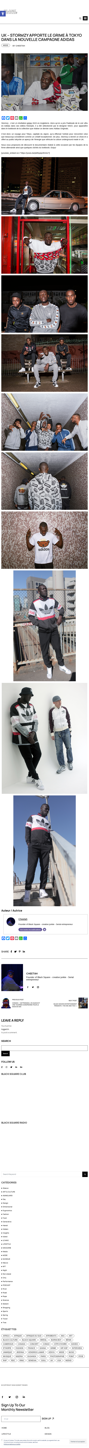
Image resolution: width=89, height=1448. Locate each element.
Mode (61, 1352)
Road (5, 1293)
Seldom (6, 1304)
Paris (43, 1356)
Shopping (6, 1307)
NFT (4, 1266)
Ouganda (31, 1356)
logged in (5, 1029)
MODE (5, 45)
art (71, 1336)
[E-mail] (44, 929)
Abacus (5, 1188)
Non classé (7, 1274)
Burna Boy (56, 1340)
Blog (47, 1428)
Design (5, 1203)
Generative (7, 1222)
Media (5, 1251)
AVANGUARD (7, 1195)
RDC (13, 1360)
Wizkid (68, 1360)
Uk (51, 1360)
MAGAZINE (7, 1248)
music (71, 1352)
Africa (6, 1336)
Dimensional (7, 1207)
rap (5, 1360)
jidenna (20, 1352)
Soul (43, 1360)
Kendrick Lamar (36, 1352)
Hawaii (5, 1225)
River (5, 1289)
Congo (46, 1344)
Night (5, 1270)
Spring (5, 1315)
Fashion (6, 1214)
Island (5, 1236)
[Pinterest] (20, 951)
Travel (5, 1319)
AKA (62, 1336)
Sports (5, 1311)
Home (4, 1428)
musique (7, 1356)
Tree (4, 1322)
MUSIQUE (6, 1259)
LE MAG (6, 1240)
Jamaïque (7, 1352)
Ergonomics (7, 1210)
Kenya (52, 1352)
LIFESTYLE (7, 1244)
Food (5, 1218)
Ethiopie (7, 1348)
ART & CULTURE (9, 1192)
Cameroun (8, 1344)
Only (4, 1278)
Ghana (43, 1348)
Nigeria (19, 1356)
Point (71, 1356)
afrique (18, 1336)
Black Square (29, 1340)
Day (4, 1199)
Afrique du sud (33, 1336)
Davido (74, 1344)
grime (29, 123)
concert (34, 1344)
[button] (3, 13)
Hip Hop (64, 1348)
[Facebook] (11, 951)
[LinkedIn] (24, 951)
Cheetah (22, 919)
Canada (21, 1344)
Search (6, 1041)
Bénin (68, 1340)
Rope (5, 1296)
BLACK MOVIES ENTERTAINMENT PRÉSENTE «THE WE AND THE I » (65, 1005)
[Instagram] (38, 987)
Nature (5, 1263)
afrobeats (51, 1336)
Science (6, 1300)
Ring (22, 1360)
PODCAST (6, 1285)
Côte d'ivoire (60, 1344)
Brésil (43, 1340)
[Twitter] (15, 951)
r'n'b (81, 1356)
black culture (10, 1340)
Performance (8, 1281)
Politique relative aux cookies (12, 1444)
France (31, 1348)
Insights (6, 1233)
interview (77, 1348)
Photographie (57, 1356)
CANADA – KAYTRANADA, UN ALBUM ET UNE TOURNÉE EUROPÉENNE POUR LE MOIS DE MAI (26, 1005)
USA (59, 1360)
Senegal (32, 1360)
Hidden (5, 1229)
